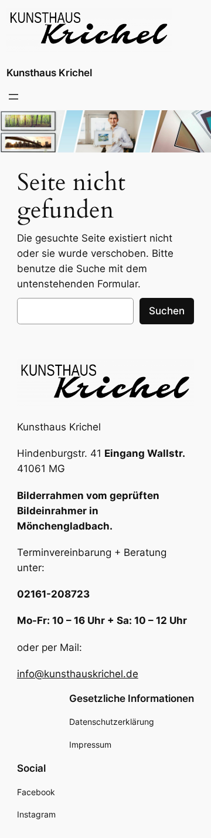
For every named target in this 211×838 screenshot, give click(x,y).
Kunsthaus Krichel (49, 73)
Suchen (167, 311)
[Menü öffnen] (13, 97)
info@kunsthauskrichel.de (77, 674)
